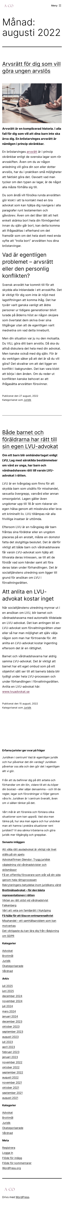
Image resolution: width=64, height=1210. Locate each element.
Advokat (7, 950)
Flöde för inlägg (12, 1158)
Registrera (8, 1147)
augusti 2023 (10, 1036)
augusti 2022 (10, 1077)
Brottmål (7, 955)
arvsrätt (32, 151)
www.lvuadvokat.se (16, 691)
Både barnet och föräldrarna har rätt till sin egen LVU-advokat (30, 439)
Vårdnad (7, 971)
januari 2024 (10, 1016)
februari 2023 (10, 1052)
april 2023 (8, 1046)
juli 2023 (7, 1041)
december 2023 (12, 1021)
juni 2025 (8, 991)
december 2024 (12, 996)
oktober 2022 (10, 1067)
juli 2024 (7, 1006)
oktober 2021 (10, 1087)
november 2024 (12, 1001)
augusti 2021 (10, 1097)
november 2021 (12, 1082)
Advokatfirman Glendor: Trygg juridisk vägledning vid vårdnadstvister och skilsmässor (26, 864)
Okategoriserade (12, 965)
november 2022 (12, 1062)
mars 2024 (9, 1011)
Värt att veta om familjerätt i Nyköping (26, 910)
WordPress (22, 1197)
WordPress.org (11, 1168)
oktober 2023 (10, 1026)
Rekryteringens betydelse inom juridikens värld (31, 885)
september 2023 (12, 1031)
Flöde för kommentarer (17, 1163)
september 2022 (12, 1072)
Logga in (7, 1152)
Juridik (27, 399)
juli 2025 (7, 985)
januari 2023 (10, 1057)
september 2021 (12, 1092)
